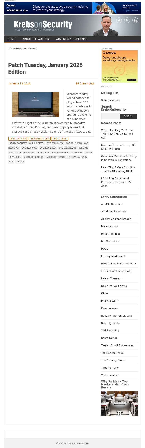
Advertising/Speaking (72, 39)
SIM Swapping (110, 330)
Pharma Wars (109, 300)
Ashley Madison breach (116, 219)
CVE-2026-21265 (25, 152)
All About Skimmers (114, 211)
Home (11, 39)
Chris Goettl (36, 143)
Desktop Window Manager (52, 152)
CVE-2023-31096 (55, 143)
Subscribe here (110, 100)
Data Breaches (110, 233)
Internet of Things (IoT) (116, 271)
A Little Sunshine (112, 204)
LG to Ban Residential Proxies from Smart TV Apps (116, 182)
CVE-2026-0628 (74, 143)
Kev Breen (15, 157)
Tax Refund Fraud (112, 352)
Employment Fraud (113, 256)
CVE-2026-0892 (29, 147)
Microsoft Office (34, 157)
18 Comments (85, 83)
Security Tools (110, 323)
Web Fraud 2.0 (110, 375)
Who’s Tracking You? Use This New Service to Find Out (117, 134)
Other (104, 293)
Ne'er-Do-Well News (114, 286)
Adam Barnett (18, 143)
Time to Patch (60, 139)
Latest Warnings (18, 139)
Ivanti (88, 152)
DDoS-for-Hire (110, 241)
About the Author (35, 39)
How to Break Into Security (118, 263)
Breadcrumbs (109, 226)
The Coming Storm (39, 139)
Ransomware (109, 308)
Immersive (76, 152)
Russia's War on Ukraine (116, 315)
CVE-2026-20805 (48, 147)
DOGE (104, 248)
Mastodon (83, 443)
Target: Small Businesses (117, 345)
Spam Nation (109, 338)
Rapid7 (20, 161)
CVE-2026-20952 (67, 147)
